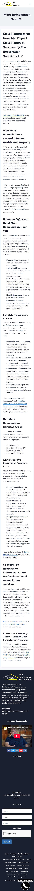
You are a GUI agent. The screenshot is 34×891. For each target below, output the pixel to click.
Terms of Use (12, 877)
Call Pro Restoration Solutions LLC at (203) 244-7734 (15, 403)
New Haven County (12, 871)
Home (7, 854)
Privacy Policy (22, 877)
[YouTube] (21, 750)
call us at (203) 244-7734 (13, 624)
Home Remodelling (11, 862)
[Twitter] (13, 750)
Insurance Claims (24, 862)
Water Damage (17, 856)
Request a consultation (12, 621)
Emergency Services (23, 865)
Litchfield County (11, 868)
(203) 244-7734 (14, 703)
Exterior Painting (10, 865)
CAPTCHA (17, 828)
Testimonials (24, 871)
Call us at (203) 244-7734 (13, 115)
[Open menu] (30, 3)
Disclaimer (24, 874)
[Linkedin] (25, 750)
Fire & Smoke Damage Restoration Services (17, 859)
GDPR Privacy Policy (13, 874)
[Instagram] (17, 750)
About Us (13, 854)
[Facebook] (9, 750)
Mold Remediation (23, 854)
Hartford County (23, 868)
